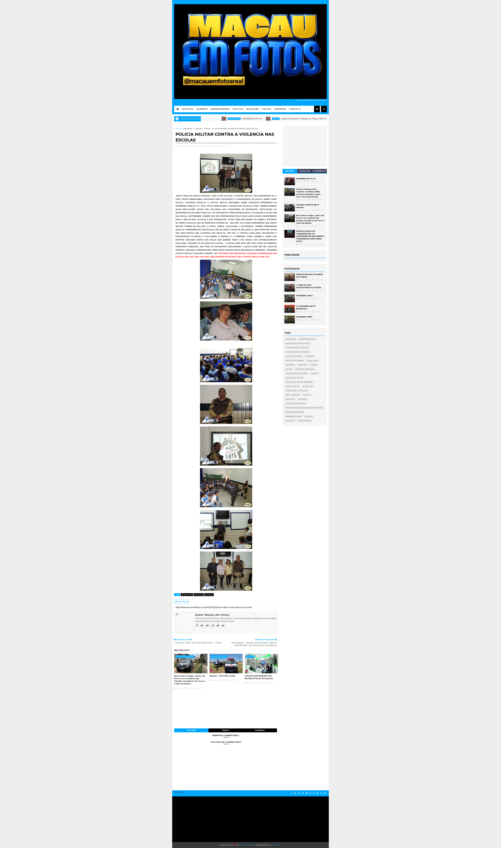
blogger (191, 730)
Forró (313, 365)
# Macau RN (187, 595)
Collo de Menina (295, 360)
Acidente (201, 109)
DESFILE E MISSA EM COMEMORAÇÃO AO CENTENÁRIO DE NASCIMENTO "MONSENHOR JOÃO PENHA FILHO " (310, 236)
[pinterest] (303, 793)
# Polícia (209, 595)
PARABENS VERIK (304, 317)
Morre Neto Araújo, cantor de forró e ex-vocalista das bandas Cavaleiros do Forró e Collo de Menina (189, 680)
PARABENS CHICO (304, 296)
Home (178, 129)
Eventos (302, 365)
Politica (238, 109)
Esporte (234, 118)
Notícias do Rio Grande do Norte (304, 408)
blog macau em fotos (298, 343)
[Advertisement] (199, 818)
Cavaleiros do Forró (298, 352)
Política (290, 421)
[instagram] (321, 793)
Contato (295, 109)
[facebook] (292, 793)
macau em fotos (294, 378)
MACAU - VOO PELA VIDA (222, 676)
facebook (260, 730)
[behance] (317, 793)
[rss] (313, 793)
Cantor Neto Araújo (184, 657)
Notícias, (219, 146)
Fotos (289, 369)
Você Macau (304, 421)
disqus (225, 730)
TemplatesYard (246, 845)
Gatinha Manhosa (305, 369)
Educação (252, 109)
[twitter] (295, 793)
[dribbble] (310, 793)
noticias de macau (218, 657)
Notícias (187, 109)
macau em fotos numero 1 (300, 382)
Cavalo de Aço (294, 356)
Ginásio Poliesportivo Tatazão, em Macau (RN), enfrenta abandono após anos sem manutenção (283, 118)
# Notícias (199, 595)
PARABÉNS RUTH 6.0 (211, 118)
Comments (319, 171)
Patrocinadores (295, 412)
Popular (304, 171)
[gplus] (299, 793)
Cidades (309, 356)
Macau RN (187, 129)
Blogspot (276, 845)
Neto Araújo (293, 395)
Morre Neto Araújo (297, 391)
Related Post (182, 650)
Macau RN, (211, 146)
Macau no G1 (292, 386)
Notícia (307, 395)
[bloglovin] (306, 793)
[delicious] (324, 793)
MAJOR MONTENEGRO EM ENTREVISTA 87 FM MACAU (259, 677)
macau (314, 373)
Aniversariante (220, 109)
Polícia (266, 109)
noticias (250, 657)
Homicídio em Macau (297, 373)
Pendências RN (294, 416)
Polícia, (227, 146)
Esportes (280, 109)
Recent (289, 171)
